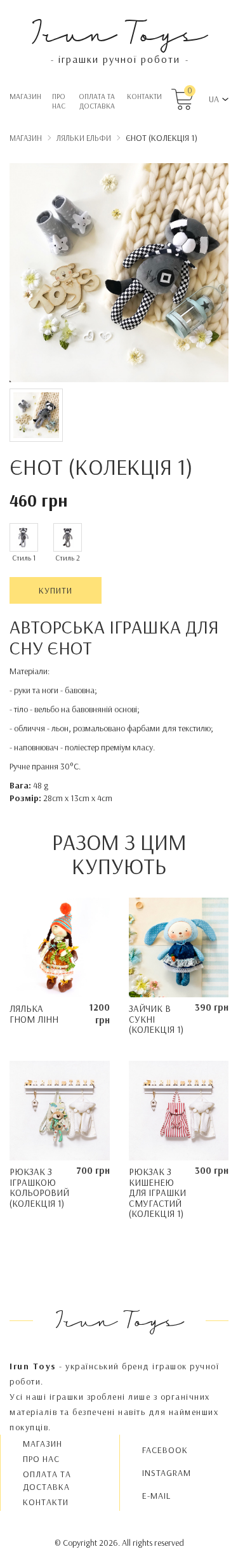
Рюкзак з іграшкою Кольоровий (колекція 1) (39, 1187)
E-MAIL (156, 1495)
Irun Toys (119, 31)
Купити (55, 590)
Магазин (25, 96)
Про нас (58, 100)
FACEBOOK (165, 1450)
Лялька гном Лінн (34, 1013)
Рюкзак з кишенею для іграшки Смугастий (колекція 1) (157, 1192)
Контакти (144, 96)
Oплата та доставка (97, 100)
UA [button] (214, 99)
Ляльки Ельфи (83, 138)
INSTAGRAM (166, 1472)
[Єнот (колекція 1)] (119, 275)
